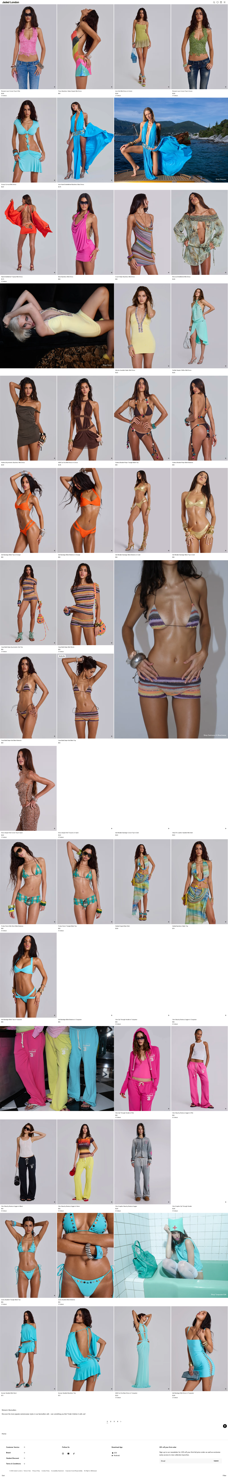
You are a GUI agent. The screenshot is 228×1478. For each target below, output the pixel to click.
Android (117, 1455)
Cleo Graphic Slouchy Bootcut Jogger (126, 1206)
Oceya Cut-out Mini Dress (8, 184)
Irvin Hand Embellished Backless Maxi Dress (71, 184)
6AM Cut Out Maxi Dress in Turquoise (126, 1393)
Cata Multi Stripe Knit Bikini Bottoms (11, 740)
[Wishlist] (217, 2)
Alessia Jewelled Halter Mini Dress (125, 370)
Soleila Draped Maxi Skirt (122, 926)
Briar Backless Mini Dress (65, 276)
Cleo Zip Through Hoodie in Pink (124, 1113)
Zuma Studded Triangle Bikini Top (10, 1299)
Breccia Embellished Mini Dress (181, 276)
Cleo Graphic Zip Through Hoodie (182, 1206)
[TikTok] (74, 1453)
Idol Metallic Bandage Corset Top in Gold (127, 832)
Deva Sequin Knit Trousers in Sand (68, 832)
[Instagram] (63, 1453)
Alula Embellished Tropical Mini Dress (12, 276)
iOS (115, 1453)
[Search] (214, 2)
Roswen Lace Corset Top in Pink (10, 91)
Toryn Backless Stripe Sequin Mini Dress (70, 91)
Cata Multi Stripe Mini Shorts (66, 647)
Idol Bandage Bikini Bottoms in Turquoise (70, 1019)
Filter (224, 1475)
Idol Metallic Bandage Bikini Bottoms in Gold (127, 554)
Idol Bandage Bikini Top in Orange (11, 554)
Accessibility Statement (57, 1470)
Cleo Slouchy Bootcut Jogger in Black (12, 1206)
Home (4, 1434)
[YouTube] (68, 1453)
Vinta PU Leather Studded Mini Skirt (182, 832)
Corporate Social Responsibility (73, 1470)
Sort (3, 1475)
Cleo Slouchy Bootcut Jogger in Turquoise (184, 1019)
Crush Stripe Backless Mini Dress (125, 276)
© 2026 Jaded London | (16, 1470)
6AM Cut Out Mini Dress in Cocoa (68, 462)
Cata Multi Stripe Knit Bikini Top (67, 740)
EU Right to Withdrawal (90, 1470)
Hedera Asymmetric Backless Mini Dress (13, 462)
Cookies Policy (46, 1470)
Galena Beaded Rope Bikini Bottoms (182, 462)
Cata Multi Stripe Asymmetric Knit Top (12, 647)
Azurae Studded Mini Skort (9, 1393)
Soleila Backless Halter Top (180, 926)
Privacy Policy (36, 1470)
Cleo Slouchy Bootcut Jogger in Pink (182, 1113)
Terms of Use (27, 1470)
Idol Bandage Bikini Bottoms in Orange (69, 554)
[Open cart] (221, 2)
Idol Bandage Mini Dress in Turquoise (183, 1393)
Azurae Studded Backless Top (67, 1393)
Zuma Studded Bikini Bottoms (66, 1299)
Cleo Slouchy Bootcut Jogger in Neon (69, 1206)
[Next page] (120, 1422)
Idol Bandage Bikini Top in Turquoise (11, 1019)
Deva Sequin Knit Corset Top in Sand (11, 832)
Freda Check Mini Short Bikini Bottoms (12, 926)
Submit (216, 1461)
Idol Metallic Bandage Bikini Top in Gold (183, 554)
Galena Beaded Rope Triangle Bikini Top (126, 462)
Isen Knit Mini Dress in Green (123, 91)
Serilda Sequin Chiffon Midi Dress (181, 370)
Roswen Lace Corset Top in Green (182, 91)
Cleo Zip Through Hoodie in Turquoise (126, 1019)
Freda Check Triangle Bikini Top (67, 926)
